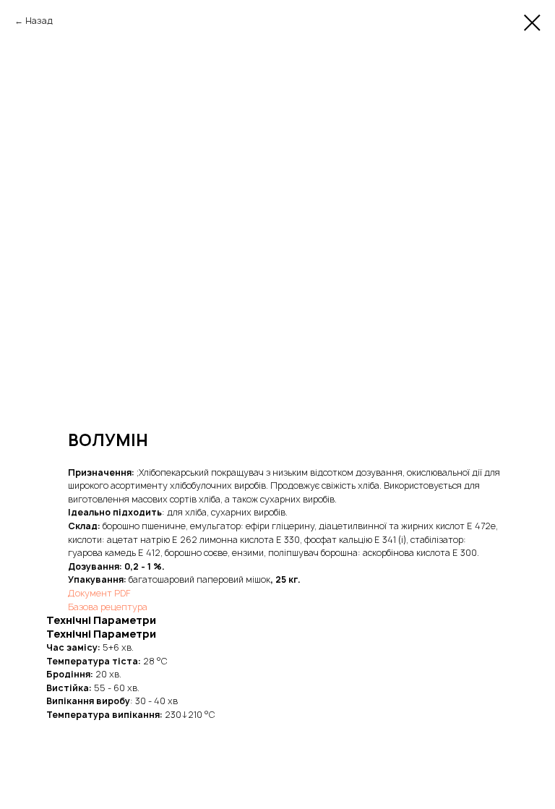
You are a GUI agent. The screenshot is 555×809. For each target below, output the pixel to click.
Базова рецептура (107, 607)
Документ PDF (99, 593)
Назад (39, 20)
